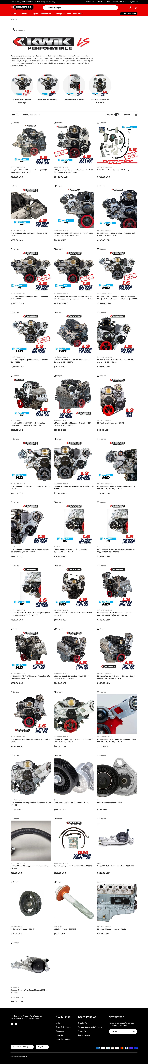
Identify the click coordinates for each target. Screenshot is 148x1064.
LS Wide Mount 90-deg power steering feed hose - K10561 (30, 867)
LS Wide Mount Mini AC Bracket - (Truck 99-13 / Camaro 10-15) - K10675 (116, 234)
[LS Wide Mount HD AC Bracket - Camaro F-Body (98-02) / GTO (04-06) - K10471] (117, 461)
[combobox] (80, 7)
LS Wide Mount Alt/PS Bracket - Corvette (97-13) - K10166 (74, 487)
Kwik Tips (77, 14)
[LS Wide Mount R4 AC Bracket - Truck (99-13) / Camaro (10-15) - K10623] (74, 398)
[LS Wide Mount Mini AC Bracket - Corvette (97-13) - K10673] (31, 208)
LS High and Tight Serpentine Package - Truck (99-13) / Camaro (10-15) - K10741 (74, 171)
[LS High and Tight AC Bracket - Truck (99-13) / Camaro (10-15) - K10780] (31, 144)
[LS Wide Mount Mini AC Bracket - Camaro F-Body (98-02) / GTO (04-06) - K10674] (74, 208)
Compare (109, 115)
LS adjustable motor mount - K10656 (111, 929)
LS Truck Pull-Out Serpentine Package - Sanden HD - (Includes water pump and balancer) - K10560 (117, 297)
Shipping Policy (83, 1023)
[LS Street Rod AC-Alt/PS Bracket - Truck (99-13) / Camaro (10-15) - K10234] (31, 651)
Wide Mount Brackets (48, 99)
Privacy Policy (83, 1031)
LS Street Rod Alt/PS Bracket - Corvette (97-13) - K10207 (30, 740)
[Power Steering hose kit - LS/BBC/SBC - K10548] (74, 841)
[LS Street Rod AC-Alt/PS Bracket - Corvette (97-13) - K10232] (74, 587)
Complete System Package (22, 101)
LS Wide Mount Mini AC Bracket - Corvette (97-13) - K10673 (30, 234)
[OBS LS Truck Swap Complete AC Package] (117, 144)
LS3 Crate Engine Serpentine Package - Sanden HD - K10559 (29, 361)
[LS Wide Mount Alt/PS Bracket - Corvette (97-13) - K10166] (74, 461)
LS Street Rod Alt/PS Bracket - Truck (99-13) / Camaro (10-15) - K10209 (72, 677)
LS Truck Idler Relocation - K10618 (110, 423)
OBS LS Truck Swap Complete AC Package (113, 170)
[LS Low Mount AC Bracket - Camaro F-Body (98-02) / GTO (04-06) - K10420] (117, 524)
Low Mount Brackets (74, 99)
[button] (136, 7)
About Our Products (63, 1039)
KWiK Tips (100, 2)
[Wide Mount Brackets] (48, 85)
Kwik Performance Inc (21, 1056)
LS (16, 19)
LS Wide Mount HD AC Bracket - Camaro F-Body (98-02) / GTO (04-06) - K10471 (116, 487)
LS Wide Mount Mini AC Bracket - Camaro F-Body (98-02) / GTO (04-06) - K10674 (73, 234)
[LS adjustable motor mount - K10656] (117, 904)
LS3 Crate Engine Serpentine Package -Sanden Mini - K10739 (29, 297)
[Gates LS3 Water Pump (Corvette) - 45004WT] (117, 841)
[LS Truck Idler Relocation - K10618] (117, 398)
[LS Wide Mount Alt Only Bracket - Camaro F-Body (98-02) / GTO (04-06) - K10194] (117, 714)
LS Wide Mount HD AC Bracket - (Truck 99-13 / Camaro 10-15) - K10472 (72, 361)
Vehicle (24, 14)
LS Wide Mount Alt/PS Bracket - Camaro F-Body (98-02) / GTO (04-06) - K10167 (30, 550)
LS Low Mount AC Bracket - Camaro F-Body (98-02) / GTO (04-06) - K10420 (116, 550)
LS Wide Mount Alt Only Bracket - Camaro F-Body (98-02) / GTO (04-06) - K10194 (117, 740)
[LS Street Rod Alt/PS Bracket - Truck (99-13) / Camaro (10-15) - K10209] (74, 651)
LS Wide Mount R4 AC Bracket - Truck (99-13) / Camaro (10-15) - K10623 (72, 424)
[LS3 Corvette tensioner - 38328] (117, 777)
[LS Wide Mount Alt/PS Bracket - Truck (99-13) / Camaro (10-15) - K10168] (117, 334)
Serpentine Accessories (41, 14)
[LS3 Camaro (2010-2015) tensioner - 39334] (74, 777)
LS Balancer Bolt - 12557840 (65, 929)
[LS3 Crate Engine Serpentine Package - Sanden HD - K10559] (31, 334)
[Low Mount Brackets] (74, 85)
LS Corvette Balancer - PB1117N (23, 929)
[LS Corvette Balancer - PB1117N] (31, 904)
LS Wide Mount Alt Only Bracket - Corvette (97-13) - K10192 (31, 804)
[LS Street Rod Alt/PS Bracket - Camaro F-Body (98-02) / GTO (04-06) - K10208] (117, 651)
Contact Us (89, 2)
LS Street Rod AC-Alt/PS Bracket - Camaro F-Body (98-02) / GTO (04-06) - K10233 (115, 614)
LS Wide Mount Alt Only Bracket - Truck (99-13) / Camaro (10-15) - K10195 (73, 740)
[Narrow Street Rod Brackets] (100, 85)
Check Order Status (63, 1027)
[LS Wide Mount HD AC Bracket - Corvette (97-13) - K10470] (31, 461)
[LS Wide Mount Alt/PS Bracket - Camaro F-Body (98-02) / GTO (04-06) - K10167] (31, 524)
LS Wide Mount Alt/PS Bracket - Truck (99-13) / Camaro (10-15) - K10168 (116, 361)
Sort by (26, 115)
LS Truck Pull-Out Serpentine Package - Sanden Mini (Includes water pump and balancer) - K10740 (74, 297)
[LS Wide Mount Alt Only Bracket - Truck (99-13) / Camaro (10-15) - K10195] (74, 714)
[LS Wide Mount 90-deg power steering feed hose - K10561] (31, 841)
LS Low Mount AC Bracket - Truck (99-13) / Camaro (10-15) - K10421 (71, 550)
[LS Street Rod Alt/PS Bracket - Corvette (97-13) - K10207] (31, 714)
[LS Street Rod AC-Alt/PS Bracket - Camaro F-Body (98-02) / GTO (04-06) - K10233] (117, 587)
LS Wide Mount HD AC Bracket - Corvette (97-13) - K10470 (30, 487)
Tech (69, 14)
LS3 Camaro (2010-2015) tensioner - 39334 (71, 803)
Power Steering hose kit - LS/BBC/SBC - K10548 (73, 866)
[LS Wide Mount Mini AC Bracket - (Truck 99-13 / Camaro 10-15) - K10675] (117, 208)
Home (12, 19)
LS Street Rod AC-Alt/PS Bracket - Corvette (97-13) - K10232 (73, 614)
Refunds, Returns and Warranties (90, 1027)
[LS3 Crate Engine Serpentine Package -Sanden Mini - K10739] (31, 271)
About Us (59, 1035)
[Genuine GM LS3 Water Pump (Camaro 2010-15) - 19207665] (31, 965)
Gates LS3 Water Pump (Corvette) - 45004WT (115, 866)
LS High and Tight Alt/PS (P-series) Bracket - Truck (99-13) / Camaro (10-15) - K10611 (28, 424)
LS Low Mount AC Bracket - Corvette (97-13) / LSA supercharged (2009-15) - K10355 (30, 614)
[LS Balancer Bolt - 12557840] (74, 904)
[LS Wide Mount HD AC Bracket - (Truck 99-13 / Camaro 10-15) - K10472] (74, 334)
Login (58, 1023)
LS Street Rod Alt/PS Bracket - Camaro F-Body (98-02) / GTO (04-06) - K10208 (115, 677)
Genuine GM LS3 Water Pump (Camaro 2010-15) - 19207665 (30, 991)
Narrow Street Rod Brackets (100, 101)
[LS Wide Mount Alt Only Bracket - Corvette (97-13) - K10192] (31, 777)
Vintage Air (60, 14)
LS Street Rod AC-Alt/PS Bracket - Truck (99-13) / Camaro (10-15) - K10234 (30, 677)
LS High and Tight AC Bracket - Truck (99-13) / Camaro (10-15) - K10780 (29, 171)
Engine (13, 14)
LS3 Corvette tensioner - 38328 (110, 803)
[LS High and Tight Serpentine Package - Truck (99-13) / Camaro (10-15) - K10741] (74, 144)
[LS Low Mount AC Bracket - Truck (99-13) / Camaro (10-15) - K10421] (74, 524)
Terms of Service (84, 1035)
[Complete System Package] (22, 85)
